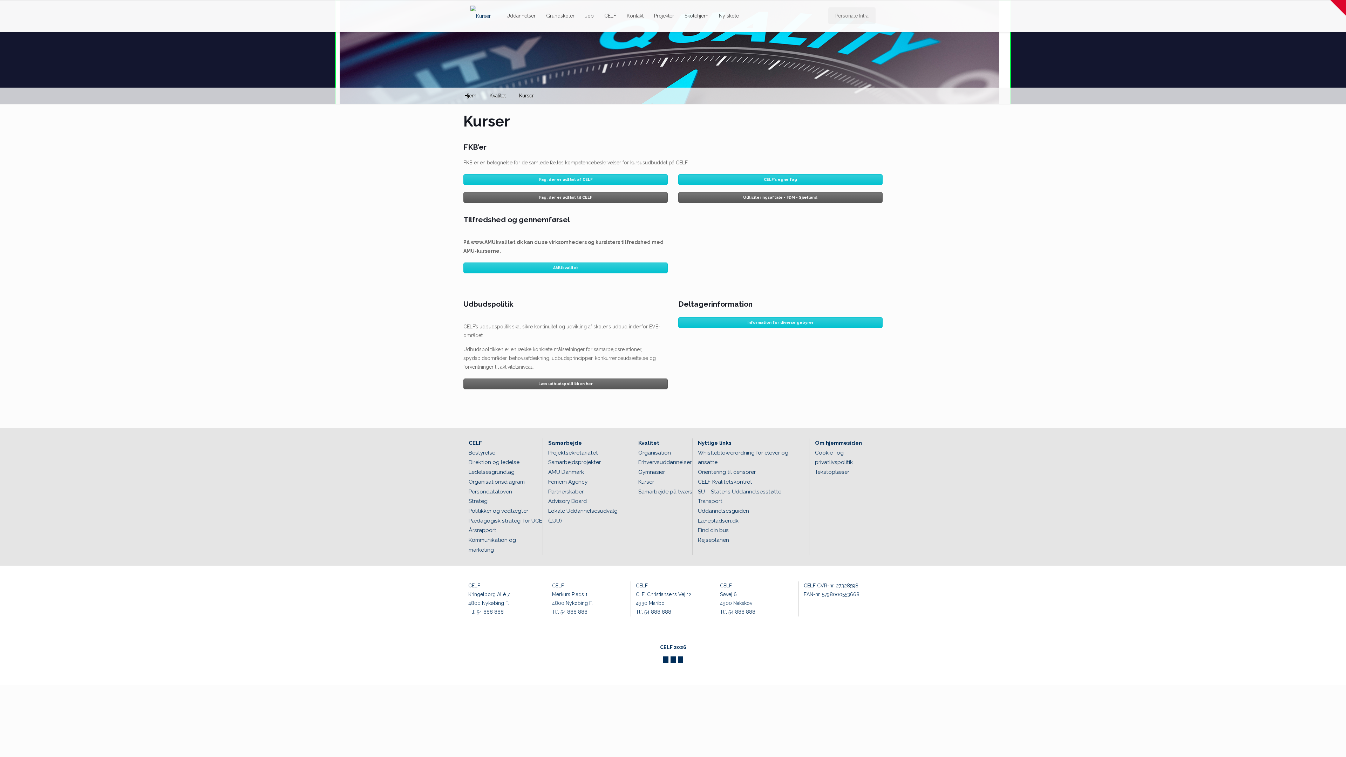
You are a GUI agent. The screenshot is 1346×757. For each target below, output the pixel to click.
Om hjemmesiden (838, 443)
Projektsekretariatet (573, 453)
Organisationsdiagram (497, 482)
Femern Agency (567, 482)
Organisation (654, 453)
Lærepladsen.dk (718, 521)
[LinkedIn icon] (680, 659)
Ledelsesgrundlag (492, 472)
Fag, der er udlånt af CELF (565, 179)
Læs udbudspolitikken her (565, 384)
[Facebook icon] (665, 659)
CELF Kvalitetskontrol (725, 482)
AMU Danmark (566, 472)
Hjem (470, 95)
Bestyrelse (482, 453)
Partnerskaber (566, 492)
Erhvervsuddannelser (665, 462)
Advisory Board (567, 501)
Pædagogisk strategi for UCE (505, 521)
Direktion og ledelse (494, 462)
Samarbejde (565, 443)
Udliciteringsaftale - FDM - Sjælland (780, 197)
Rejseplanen (713, 540)
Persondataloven (490, 492)
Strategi (479, 501)
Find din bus (713, 530)
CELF (475, 443)
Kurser (526, 95)
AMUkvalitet (565, 268)
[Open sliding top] (1338, 8)
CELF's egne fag (780, 179)
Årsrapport (482, 530)
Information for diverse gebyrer (780, 322)
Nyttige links (715, 443)
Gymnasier (651, 472)
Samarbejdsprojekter (574, 462)
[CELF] (480, 16)
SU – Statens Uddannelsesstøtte (739, 492)
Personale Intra (852, 16)
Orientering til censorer (727, 472)
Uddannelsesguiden (723, 511)
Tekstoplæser (832, 472)
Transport (710, 501)
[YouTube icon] (673, 659)
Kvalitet (498, 95)
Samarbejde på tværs (665, 492)
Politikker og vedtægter (498, 511)
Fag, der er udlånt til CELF (565, 197)
